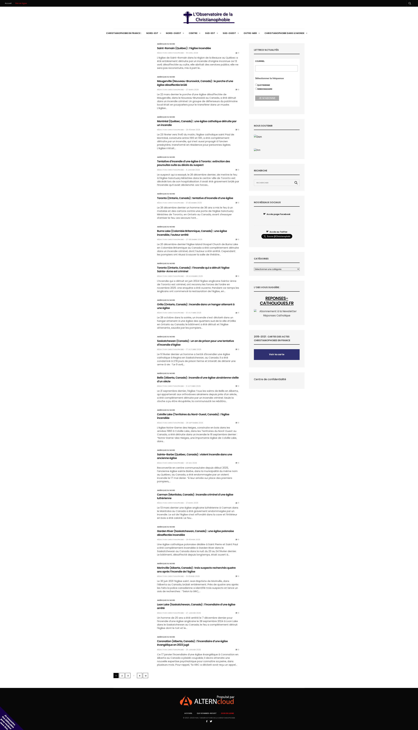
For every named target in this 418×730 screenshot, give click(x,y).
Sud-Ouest (229, 33)
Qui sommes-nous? (207, 713)
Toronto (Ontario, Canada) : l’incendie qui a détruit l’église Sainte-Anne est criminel (193, 269)
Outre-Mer (250, 33)
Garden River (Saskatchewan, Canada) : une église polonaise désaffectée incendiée (195, 533)
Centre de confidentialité (270, 379)
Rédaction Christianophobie (170, 53)
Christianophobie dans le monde (284, 33)
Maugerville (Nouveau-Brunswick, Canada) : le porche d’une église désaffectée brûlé (195, 83)
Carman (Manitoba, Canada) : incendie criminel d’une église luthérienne (195, 496)
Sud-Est (210, 33)
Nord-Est (152, 33)
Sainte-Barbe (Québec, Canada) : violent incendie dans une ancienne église (194, 456)
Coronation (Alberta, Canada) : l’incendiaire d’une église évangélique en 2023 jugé (192, 643)
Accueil (8, 3)
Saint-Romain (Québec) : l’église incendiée (184, 48)
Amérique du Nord (166, 44)
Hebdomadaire (264, 89)
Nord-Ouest (173, 33)
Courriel (260, 61)
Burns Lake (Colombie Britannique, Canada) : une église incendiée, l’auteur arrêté (192, 232)
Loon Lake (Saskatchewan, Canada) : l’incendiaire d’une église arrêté (196, 606)
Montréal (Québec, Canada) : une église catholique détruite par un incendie (197, 123)
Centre (193, 33)
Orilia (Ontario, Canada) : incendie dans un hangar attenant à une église (195, 306)
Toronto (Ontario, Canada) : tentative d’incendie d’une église (195, 198)
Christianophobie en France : (123, 33)
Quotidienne (263, 85)
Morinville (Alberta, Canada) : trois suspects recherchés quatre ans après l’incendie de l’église (196, 569)
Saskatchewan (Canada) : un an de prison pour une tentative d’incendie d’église (195, 342)
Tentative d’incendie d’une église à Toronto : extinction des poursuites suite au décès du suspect (193, 163)
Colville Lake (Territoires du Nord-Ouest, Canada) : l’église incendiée (193, 416)
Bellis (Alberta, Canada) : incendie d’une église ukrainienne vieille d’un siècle (198, 379)
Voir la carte (276, 354)
